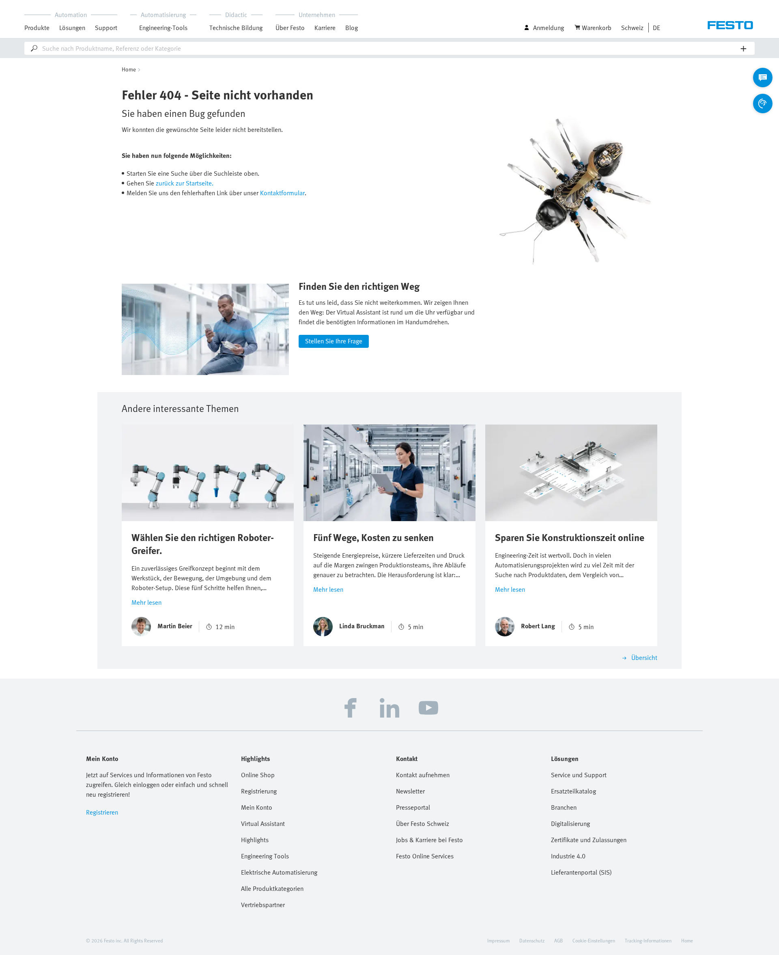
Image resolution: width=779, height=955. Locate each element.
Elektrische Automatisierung (279, 872)
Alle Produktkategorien (272, 888)
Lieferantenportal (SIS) (581, 872)
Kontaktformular (282, 193)
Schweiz (632, 27)
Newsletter (410, 791)
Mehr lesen (146, 602)
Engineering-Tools (163, 27)
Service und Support (579, 775)
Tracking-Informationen (648, 940)
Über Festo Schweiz (422, 823)
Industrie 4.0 (568, 856)
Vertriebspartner (263, 905)
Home (129, 69)
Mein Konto (256, 807)
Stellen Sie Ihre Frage (333, 341)
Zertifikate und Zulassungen (588, 840)
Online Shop (258, 775)
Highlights (255, 840)
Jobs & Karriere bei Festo (429, 840)
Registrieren (102, 812)
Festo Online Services (425, 856)
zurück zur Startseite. (184, 183)
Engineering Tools (265, 856)
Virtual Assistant (263, 823)
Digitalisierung (570, 823)
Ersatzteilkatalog (573, 791)
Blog (351, 27)
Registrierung (259, 791)
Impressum (498, 940)
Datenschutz (531, 940)
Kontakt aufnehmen (423, 775)
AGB (558, 940)
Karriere (325, 27)
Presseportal (413, 807)
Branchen (564, 807)
